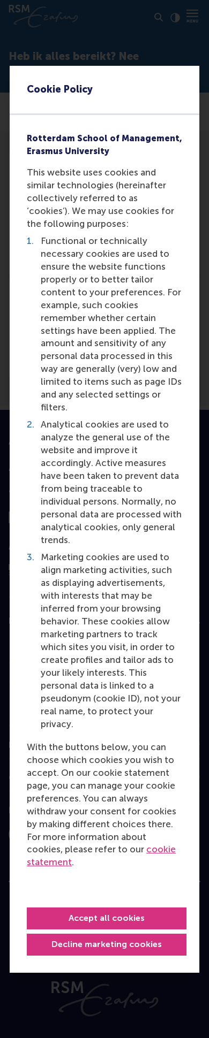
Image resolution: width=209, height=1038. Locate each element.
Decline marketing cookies (106, 944)
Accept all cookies (107, 918)
